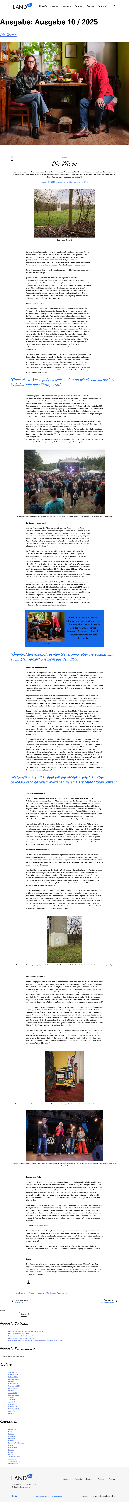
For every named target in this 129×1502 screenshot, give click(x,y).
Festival (90, 6)
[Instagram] (12, 157)
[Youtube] (12, 160)
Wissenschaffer (13, 1463)
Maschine (66, 6)
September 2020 (14, 1386)
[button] (114, 6)
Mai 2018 (11, 1413)
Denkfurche (12, 1429)
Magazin (42, 6)
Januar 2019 (12, 1404)
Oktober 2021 (13, 1377)
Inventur (54, 6)
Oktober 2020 (13, 1384)
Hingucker (11, 1438)
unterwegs (12, 1459)
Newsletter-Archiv (56, 1496)
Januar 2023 (12, 1372)
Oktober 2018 (13, 1406)
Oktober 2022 (13, 1375)
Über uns (66, 1479)
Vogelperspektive (14, 1461)
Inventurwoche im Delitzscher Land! (20, 1336)
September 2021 (14, 1379)
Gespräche (12, 1436)
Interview (11, 1441)
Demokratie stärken (19, 1293)
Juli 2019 (11, 1397)
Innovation (40, 1293)
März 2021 (11, 1381)
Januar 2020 (12, 1393)
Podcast (79, 6)
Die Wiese (8, 35)
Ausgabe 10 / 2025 (48, 182)
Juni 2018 (11, 1411)
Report (64, 158)
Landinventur (12, 1447)
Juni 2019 (11, 1400)
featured (11, 1434)
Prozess (10, 1452)
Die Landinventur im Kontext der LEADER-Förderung (26, 1331)
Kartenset (102, 6)
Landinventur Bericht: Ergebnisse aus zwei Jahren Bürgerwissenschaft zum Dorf (35, 1340)
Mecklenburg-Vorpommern (56, 1293)
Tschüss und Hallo (14, 1457)
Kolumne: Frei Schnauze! (16, 1443)
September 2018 (14, 1409)
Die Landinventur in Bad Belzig (18, 1334)
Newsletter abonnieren (42, 1496)
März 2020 (11, 1390)
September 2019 (14, 1395)
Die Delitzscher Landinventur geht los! (21, 1338)
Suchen (2, 1310)
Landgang (11, 1445)
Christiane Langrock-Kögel (78, 182)
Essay (10, 1431)
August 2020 (12, 1388)
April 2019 (11, 1402)
